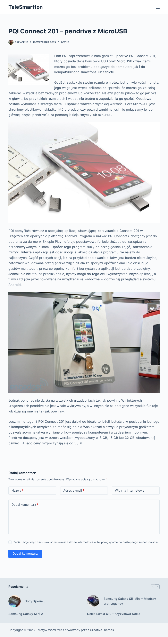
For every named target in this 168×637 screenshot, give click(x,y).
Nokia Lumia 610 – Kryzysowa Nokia (113, 614)
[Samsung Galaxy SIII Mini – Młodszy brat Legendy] (93, 601)
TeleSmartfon (25, 7)
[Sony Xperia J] (14, 601)
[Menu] (158, 7)
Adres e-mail (73, 490)
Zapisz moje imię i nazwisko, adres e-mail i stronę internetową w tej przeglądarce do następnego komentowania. (86, 542)
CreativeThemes (102, 630)
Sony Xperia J (35, 601)
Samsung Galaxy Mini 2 (25, 614)
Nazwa (17, 490)
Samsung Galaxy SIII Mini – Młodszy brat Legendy (129, 601)
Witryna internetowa (129, 490)
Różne (65, 42)
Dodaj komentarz (24, 505)
